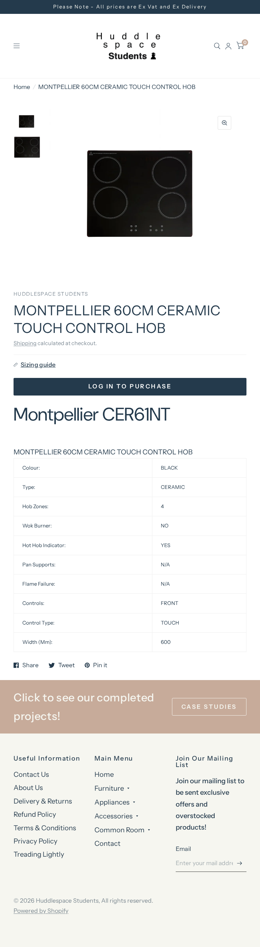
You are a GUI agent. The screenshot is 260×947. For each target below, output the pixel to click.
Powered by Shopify (41, 910)
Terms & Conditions (45, 828)
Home (22, 86)
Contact (107, 843)
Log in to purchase (130, 386)
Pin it (100, 665)
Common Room (119, 830)
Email (183, 848)
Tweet (66, 665)
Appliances (112, 802)
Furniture (109, 788)
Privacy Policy (36, 841)
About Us (28, 787)
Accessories (113, 816)
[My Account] (228, 46)
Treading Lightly (39, 854)
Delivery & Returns (43, 801)
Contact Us (31, 774)
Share (30, 665)
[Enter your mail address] (239, 863)
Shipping (25, 343)
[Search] (217, 46)
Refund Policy (35, 814)
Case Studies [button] (209, 706)
